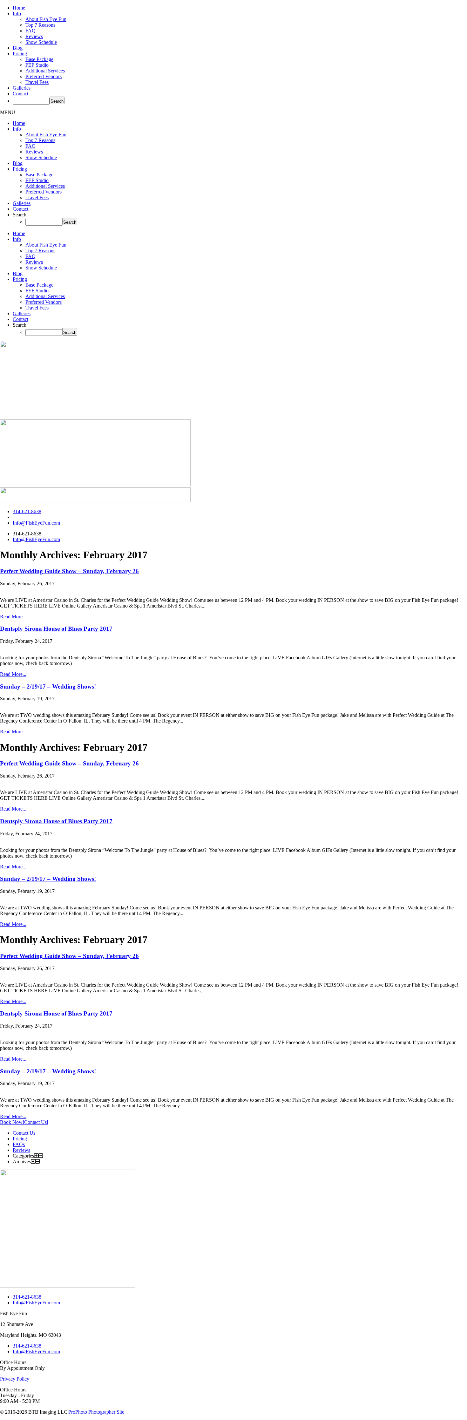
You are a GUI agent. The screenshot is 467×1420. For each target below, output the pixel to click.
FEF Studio (37, 65)
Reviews (34, 36)
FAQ (30, 30)
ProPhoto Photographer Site (96, 1412)
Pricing (20, 53)
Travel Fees (37, 82)
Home (19, 7)
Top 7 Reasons (40, 25)
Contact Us (24, 1133)
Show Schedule (41, 42)
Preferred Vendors (43, 76)
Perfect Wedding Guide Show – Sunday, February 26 (69, 571)
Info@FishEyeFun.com (36, 523)
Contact (20, 93)
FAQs (19, 1144)
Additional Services (45, 70)
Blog (18, 48)
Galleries (21, 88)
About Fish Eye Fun (45, 19)
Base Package (39, 59)
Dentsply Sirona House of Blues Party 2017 (56, 628)
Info (17, 13)
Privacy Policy (14, 1379)
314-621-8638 (27, 511)
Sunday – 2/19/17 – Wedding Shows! (48, 686)
